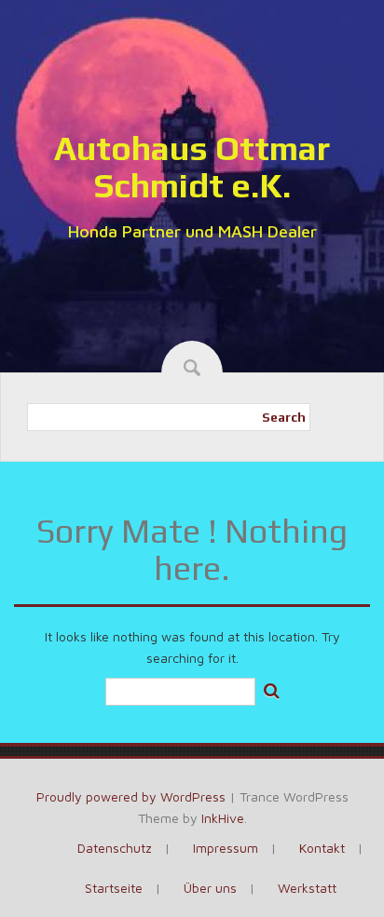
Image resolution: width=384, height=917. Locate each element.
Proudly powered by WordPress (131, 796)
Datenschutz (114, 848)
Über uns (210, 888)
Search (284, 417)
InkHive (222, 818)
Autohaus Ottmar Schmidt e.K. (192, 166)
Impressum (225, 848)
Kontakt (322, 848)
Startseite (114, 888)
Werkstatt (307, 888)
